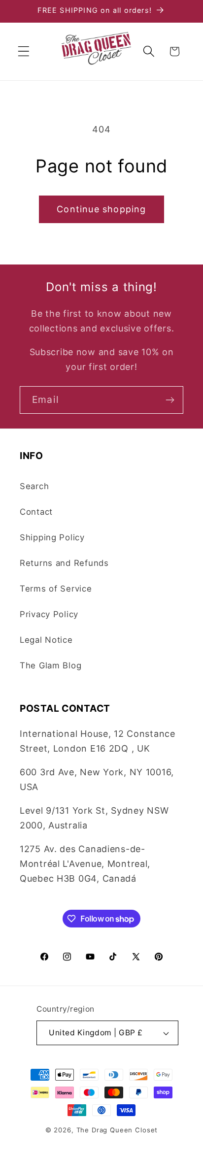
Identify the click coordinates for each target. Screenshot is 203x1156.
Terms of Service (56, 589)
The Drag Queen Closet (117, 1130)
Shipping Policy (52, 537)
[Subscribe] (170, 400)
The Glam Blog (50, 665)
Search (34, 486)
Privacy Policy (49, 614)
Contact (36, 512)
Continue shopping (101, 209)
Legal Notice (46, 640)
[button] (24, 51)
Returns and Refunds (64, 563)
